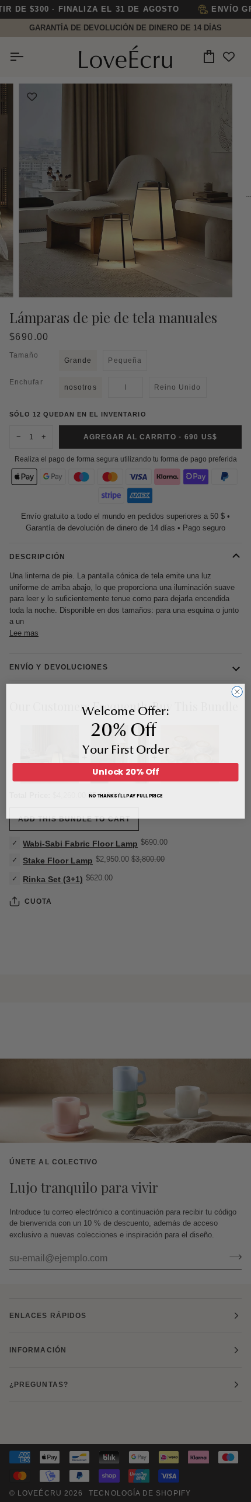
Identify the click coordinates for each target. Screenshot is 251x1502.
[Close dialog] (237, 691)
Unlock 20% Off (125, 772)
